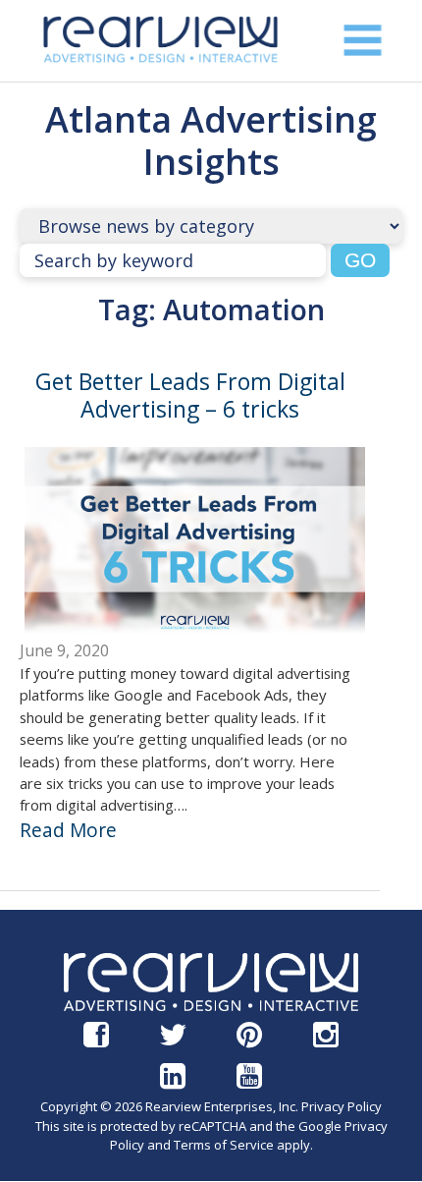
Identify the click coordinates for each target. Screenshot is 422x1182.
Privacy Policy (341, 1106)
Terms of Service (224, 1145)
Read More (68, 829)
